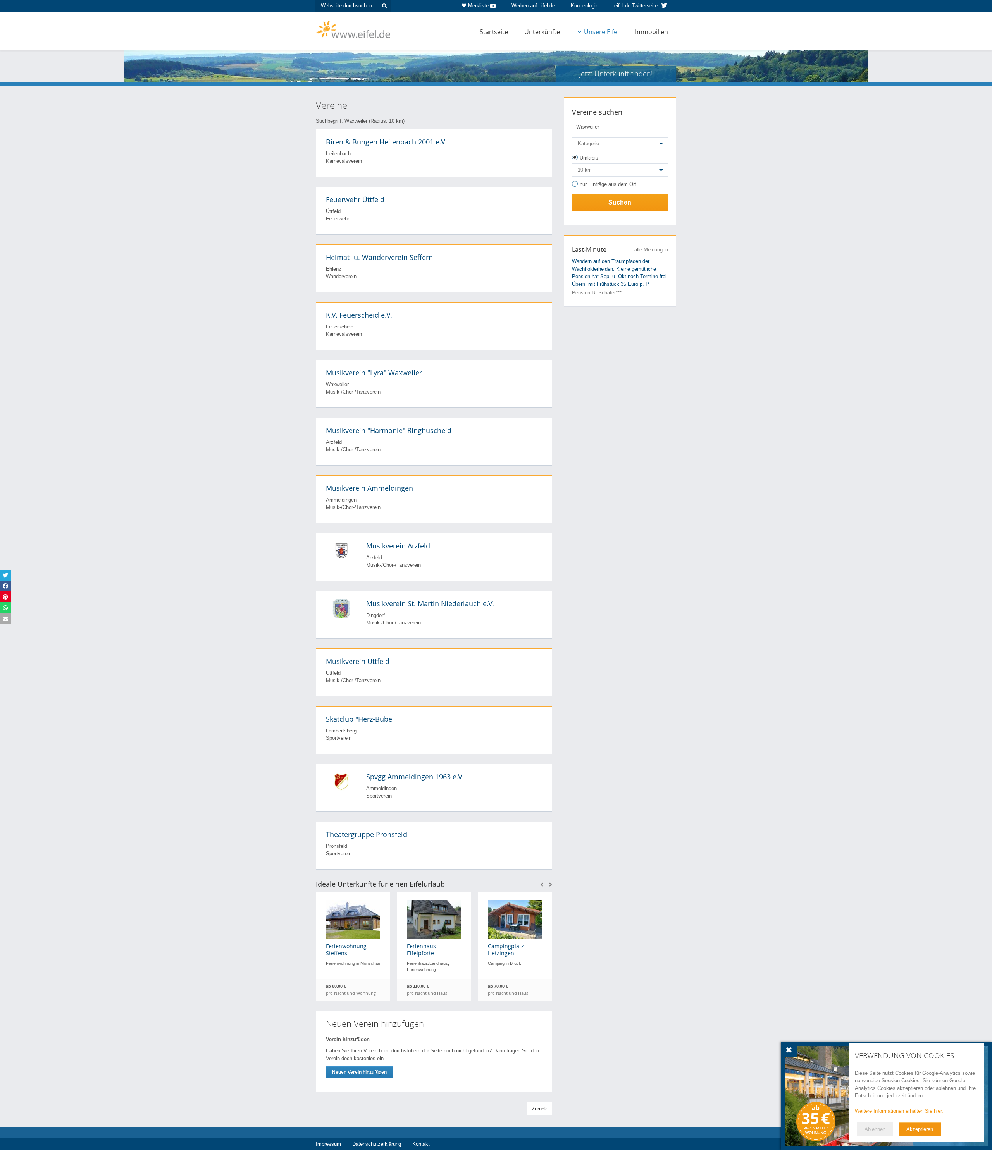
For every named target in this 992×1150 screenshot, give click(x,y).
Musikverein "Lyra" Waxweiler (374, 372)
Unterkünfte (542, 32)
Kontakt (421, 1144)
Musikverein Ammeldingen (369, 488)
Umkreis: (590, 158)
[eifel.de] (353, 29)
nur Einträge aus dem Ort (608, 184)
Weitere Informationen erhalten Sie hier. (899, 1111)
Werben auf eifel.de (533, 6)
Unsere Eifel (601, 32)
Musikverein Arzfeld (398, 545)
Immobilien (651, 32)
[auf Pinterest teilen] (5, 596)
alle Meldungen (651, 250)
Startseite (494, 32)
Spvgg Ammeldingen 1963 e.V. (415, 776)
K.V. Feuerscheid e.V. (359, 315)
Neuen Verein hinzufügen (359, 1072)
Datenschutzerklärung (376, 1144)
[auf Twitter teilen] (5, 575)
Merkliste (481, 6)
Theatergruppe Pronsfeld (366, 834)
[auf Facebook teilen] (5, 586)
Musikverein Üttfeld (357, 661)
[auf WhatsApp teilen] (5, 607)
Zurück (539, 1109)
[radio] (620, 159)
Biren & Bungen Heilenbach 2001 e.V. (386, 141)
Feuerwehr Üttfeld (355, 199)
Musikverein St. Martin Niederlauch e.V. (430, 603)
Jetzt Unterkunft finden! (616, 73)
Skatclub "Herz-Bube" (360, 719)
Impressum (328, 1144)
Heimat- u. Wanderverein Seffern (379, 257)
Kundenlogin (584, 6)
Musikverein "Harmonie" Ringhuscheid (388, 430)
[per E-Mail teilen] (5, 618)
